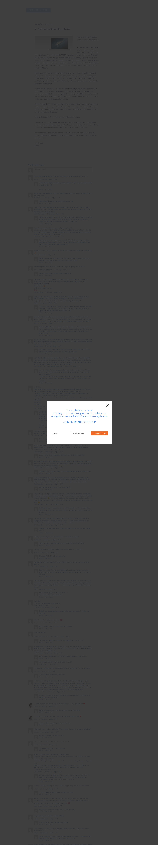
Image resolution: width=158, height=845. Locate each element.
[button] (107, 405)
